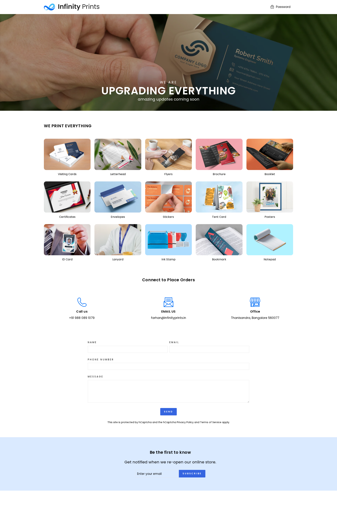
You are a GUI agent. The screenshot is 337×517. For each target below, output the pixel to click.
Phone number (101, 359)
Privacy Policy (185, 422)
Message (96, 376)
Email (174, 342)
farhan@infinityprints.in (168, 318)
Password (283, 7)
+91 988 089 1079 (82, 318)
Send (168, 411)
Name (92, 342)
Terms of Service (210, 422)
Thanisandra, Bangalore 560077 (255, 318)
